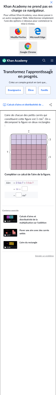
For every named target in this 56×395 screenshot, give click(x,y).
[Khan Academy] (13, 60)
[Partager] (50, 105)
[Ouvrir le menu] (52, 60)
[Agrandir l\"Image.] (28, 150)
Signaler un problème (44, 256)
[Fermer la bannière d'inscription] (51, 70)
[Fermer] (51, 2)
